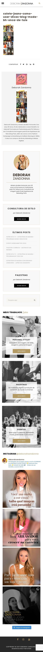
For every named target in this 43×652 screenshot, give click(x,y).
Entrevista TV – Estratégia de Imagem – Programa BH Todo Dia (20, 255)
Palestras (21, 384)
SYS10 (29, 649)
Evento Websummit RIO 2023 (16, 243)
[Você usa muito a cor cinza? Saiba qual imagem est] (21, 489)
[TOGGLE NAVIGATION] (3, 3)
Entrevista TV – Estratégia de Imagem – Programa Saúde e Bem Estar (20, 238)
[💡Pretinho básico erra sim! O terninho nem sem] (21, 605)
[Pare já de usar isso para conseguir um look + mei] (21, 566)
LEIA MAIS (21, 351)
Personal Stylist (21, 340)
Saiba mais (21, 219)
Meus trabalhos (15, 312)
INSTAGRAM (21, 453)
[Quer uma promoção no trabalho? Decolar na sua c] (21, 528)
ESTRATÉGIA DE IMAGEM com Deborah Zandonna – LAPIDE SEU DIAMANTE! (19, 262)
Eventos (21, 429)
